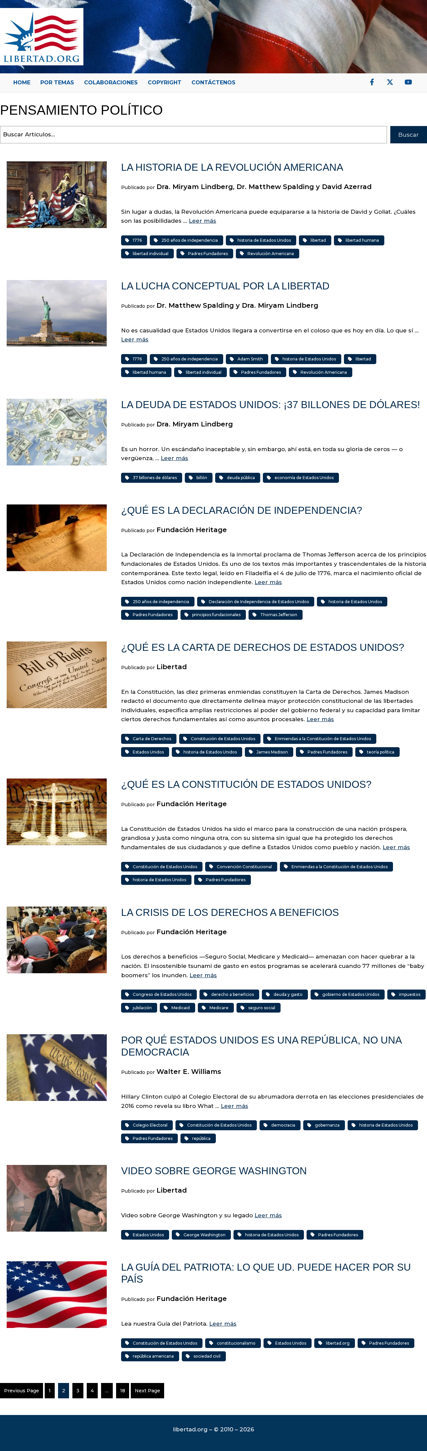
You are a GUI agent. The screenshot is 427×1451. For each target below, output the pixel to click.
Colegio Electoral (150, 1125)
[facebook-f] (372, 82)
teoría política (380, 752)
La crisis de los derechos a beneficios (230, 912)
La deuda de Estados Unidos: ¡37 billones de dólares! (270, 404)
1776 (137, 240)
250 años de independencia (189, 240)
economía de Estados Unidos (304, 477)
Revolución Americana (271, 253)
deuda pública (241, 477)
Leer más (202, 220)
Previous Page (21, 1391)
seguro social (261, 1007)
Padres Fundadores (208, 253)
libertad (318, 240)
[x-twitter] (390, 82)
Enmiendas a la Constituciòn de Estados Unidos (323, 738)
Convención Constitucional (244, 866)
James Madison (272, 752)
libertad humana (362, 240)
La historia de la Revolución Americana (232, 167)
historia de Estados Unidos (264, 240)
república (201, 1138)
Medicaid (180, 1007)
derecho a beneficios (232, 994)
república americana (153, 1356)
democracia (283, 1125)
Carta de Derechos (152, 738)
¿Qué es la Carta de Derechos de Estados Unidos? (262, 647)
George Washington (204, 1234)
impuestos (409, 994)
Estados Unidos (148, 752)
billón (201, 477)
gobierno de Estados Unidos (350, 994)
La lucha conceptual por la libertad (225, 285)
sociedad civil (207, 1356)
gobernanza (327, 1125)
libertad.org (338, 1343)
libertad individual (150, 253)
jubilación (142, 1007)
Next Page (147, 1391)
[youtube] (408, 82)
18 (122, 1391)
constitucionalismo (236, 1343)
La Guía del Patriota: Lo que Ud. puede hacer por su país (266, 1273)
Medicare (219, 1007)
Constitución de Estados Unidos (223, 738)
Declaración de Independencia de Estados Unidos (259, 601)
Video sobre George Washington (214, 1170)
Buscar (408, 134)
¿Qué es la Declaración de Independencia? (241, 510)
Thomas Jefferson (278, 614)
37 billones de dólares (155, 477)
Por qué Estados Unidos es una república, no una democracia (261, 1046)
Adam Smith (250, 358)
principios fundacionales (216, 614)
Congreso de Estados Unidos (162, 994)
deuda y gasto (288, 994)
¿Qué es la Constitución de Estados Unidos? (246, 784)
